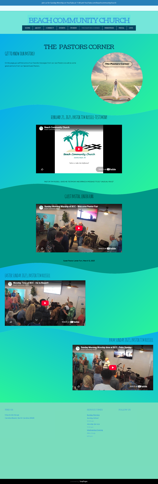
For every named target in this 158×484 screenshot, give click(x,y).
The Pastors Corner (91, 28)
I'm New (73, 28)
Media (121, 28)
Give (131, 28)
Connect (50, 28)
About (38, 28)
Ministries (109, 28)
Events (62, 28)
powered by (79, 481)
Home (27, 28)
